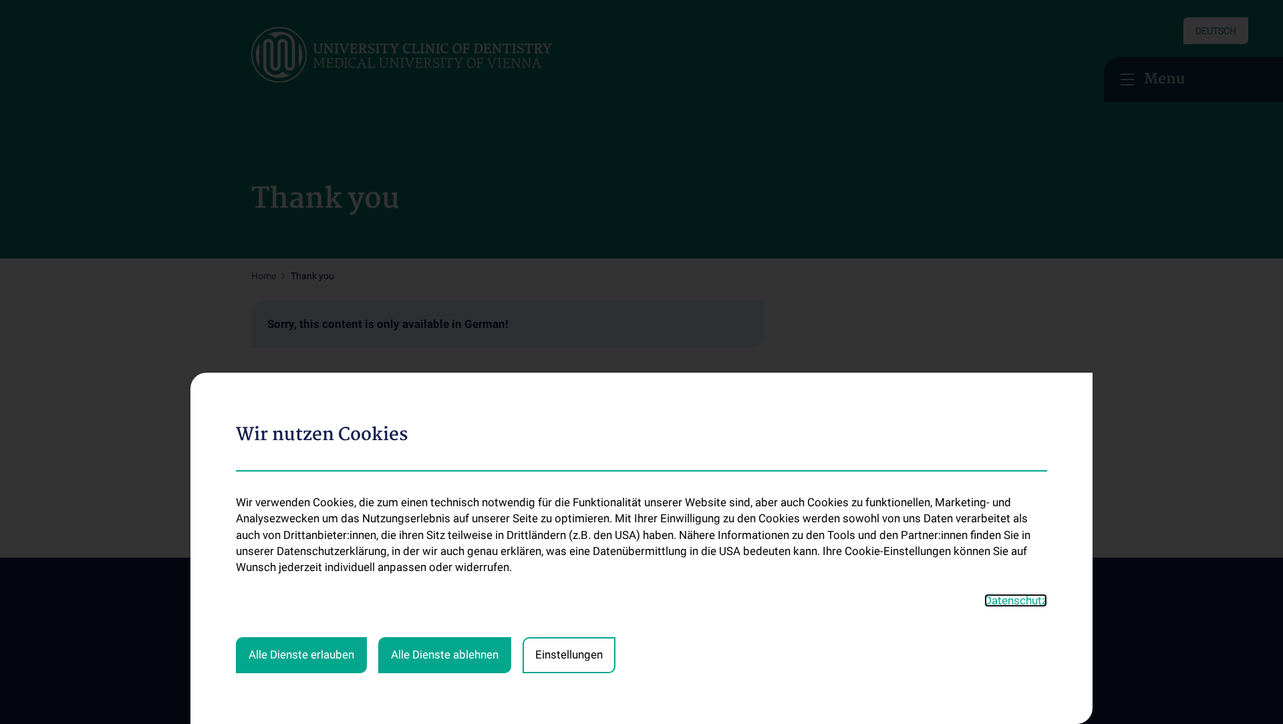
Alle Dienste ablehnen (444, 654)
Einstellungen (569, 654)
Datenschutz (1015, 600)
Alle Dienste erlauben (301, 654)
